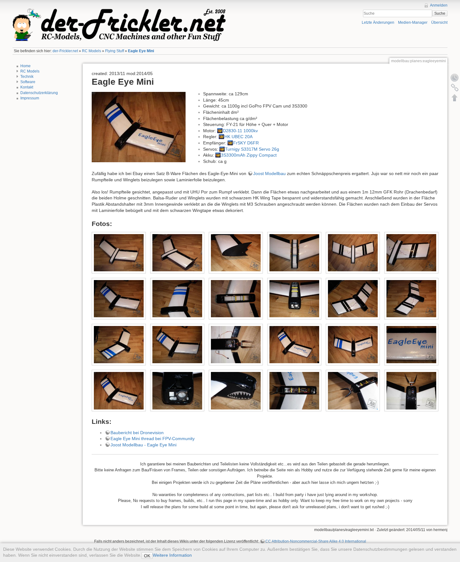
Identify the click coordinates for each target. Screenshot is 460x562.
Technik (26, 76)
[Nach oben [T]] (455, 98)
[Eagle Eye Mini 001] (119, 253)
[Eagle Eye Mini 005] (294, 253)
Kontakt (26, 87)
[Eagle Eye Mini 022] (236, 345)
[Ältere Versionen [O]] (455, 78)
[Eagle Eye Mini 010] (119, 299)
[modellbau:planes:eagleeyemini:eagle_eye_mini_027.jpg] (139, 126)
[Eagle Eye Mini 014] (294, 299)
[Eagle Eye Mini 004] (236, 253)
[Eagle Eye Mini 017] (411, 299)
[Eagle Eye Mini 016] (353, 299)
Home (25, 66)
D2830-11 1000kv (240, 130)
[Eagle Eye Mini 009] (411, 253)
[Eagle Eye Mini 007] (353, 253)
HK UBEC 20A (238, 136)
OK (147, 555)
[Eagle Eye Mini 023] (294, 345)
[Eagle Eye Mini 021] (177, 345)
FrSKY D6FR (246, 142)
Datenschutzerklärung (39, 93)
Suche (439, 13)
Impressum (29, 98)
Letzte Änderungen (378, 22)
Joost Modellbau (269, 173)
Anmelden (438, 5)
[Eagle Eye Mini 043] (294, 390)
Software (27, 82)
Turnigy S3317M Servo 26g (252, 149)
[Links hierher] (455, 88)
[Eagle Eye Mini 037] (177, 390)
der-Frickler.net (65, 51)
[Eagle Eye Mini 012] (177, 299)
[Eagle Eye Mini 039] (236, 390)
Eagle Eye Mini (141, 51)
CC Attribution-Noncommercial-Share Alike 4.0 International (315, 541)
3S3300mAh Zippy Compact (249, 155)
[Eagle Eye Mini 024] (353, 345)
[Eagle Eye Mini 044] (353, 390)
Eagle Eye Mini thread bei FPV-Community (152, 438)
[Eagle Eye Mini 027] (119, 390)
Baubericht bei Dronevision (137, 432)
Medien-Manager (412, 22)
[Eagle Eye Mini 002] (177, 253)
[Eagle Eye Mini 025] (411, 345)
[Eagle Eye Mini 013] (236, 299)
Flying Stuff (114, 51)
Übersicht (439, 22)
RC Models (91, 51)
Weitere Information (172, 555)
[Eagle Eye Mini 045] (411, 390)
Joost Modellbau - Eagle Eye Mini (143, 444)
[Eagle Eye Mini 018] (119, 345)
